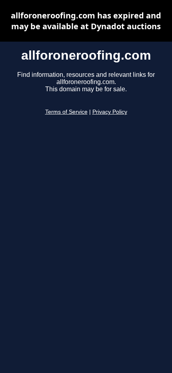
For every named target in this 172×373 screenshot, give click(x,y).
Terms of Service (66, 112)
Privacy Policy (109, 112)
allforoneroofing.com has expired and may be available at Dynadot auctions (86, 21)
